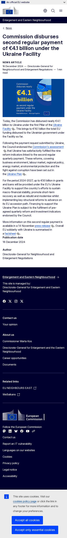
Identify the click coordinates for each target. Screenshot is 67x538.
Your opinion (10, 324)
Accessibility (10, 476)
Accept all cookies (27, 520)
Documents (9, 364)
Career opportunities (14, 358)
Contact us (9, 437)
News (9, 28)
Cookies (7, 456)
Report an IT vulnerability (17, 443)
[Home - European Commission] (11, 10)
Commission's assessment (48, 146)
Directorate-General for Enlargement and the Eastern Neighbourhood (33, 349)
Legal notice (10, 469)
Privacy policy (11, 463)
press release (42, 225)
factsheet (10, 233)
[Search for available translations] (13, 129)
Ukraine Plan (14, 174)
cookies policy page (24, 501)
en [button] (45, 10)
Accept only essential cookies (35, 530)
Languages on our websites (19, 450)
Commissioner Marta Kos (17, 341)
